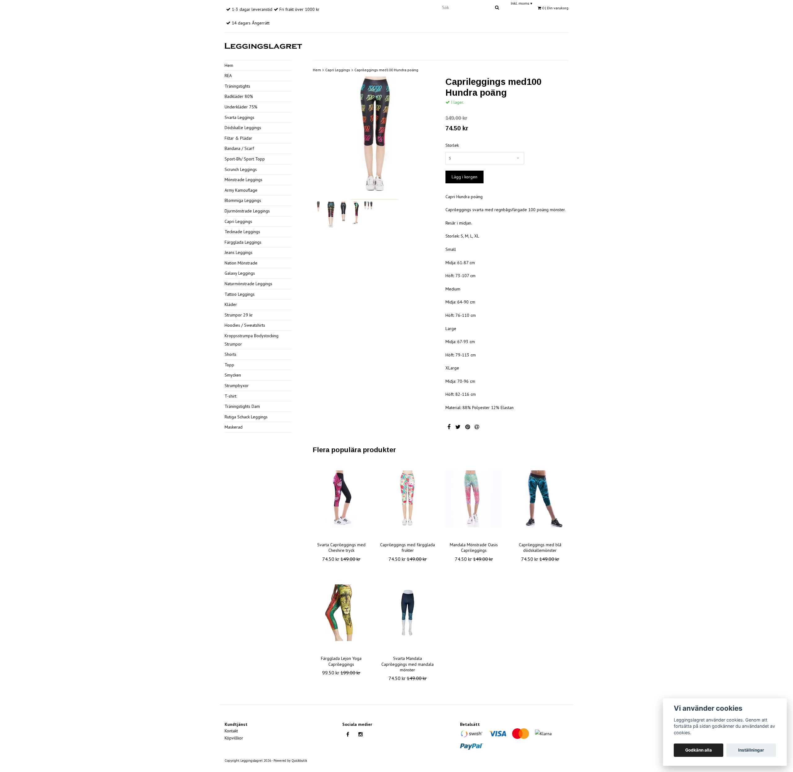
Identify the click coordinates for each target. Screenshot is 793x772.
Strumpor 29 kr (239, 315)
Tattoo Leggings (240, 294)
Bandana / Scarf (239, 148)
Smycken (233, 375)
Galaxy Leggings (240, 273)
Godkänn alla (698, 750)
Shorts (230, 354)
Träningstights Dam (242, 406)
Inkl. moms (521, 3)
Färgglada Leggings (243, 242)
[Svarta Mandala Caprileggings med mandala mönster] (407, 612)
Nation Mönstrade (241, 263)
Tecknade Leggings (242, 231)
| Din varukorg (555, 8)
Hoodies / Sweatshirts (245, 325)
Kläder (231, 304)
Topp (229, 365)
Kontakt (231, 731)
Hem (229, 65)
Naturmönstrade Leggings (248, 283)
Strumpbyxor (237, 385)
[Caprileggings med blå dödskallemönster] (539, 499)
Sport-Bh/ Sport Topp (245, 159)
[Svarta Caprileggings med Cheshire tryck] (341, 499)
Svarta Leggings (239, 117)
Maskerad (234, 427)
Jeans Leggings (238, 252)
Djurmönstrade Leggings (247, 211)
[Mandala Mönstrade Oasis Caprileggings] (473, 499)
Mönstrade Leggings (243, 179)
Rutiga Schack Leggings (246, 417)
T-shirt (230, 396)
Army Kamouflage (241, 190)
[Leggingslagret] (263, 45)
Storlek (452, 145)
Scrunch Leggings (241, 169)
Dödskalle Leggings (243, 127)
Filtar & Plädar (238, 138)
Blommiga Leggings (243, 200)
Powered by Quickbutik (290, 760)
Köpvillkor (234, 738)
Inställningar (751, 750)
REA (228, 75)
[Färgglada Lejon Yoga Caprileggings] (341, 612)
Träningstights (237, 86)
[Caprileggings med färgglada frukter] (407, 499)
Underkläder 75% (241, 107)
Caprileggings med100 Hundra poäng (386, 70)
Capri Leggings (238, 221)
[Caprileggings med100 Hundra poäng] (374, 138)
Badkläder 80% (239, 96)
